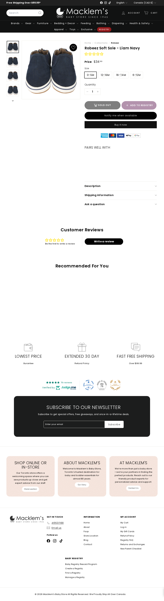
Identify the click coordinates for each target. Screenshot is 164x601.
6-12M (138, 75)
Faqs (86, 531)
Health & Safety (140, 23)
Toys (73, 29)
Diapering (118, 23)
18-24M (122, 75)
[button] (94, 54)
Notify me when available (120, 115)
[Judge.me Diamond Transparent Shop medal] (88, 385)
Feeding (86, 23)
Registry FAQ (126, 540)
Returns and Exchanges (132, 544)
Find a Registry (72, 572)
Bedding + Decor (65, 23)
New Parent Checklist (131, 548)
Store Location (30, 489)
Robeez (115, 42)
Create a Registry (74, 568)
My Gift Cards (127, 531)
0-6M (91, 75)
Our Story (82, 484)
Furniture (43, 23)
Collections (101, 42)
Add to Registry (141, 105)
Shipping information (99, 195)
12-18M (106, 75)
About (87, 527)
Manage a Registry (75, 577)
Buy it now (121, 124)
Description (92, 186)
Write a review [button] (104, 241)
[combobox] (25, 12)
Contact (88, 544)
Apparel (59, 29)
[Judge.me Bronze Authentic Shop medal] (115, 385)
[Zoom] (51, 70)
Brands (15, 23)
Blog (86, 540)
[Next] (12, 100)
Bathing (102, 23)
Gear (28, 23)
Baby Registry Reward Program (81, 564)
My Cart (124, 522)
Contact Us (133, 488)
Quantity (90, 84)
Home (88, 42)
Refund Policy (82, 363)
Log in (123, 527)
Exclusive (87, 29)
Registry (104, 29)
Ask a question (95, 204)
